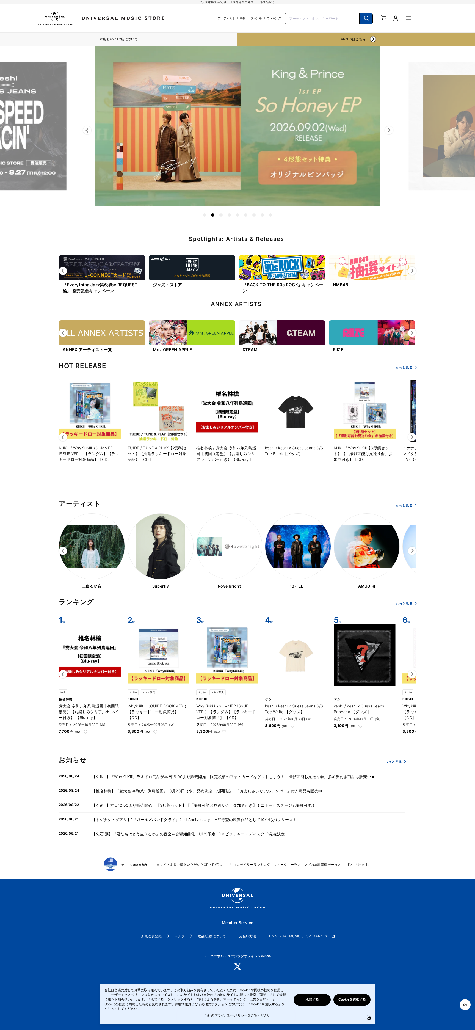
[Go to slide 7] (254, 215)
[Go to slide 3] (221, 215)
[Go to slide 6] (245, 215)
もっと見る (404, 367)
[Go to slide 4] (229, 215)
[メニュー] (408, 18)
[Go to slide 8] (262, 215)
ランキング (274, 18)
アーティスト (226, 18)
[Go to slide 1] (204, 215)
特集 (243, 18)
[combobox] (329, 18)
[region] (119, 39)
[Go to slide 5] (237, 215)
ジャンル (256, 18)
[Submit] (366, 19)
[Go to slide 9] (270, 215)
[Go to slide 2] (212, 215)
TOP (465, 1005)
